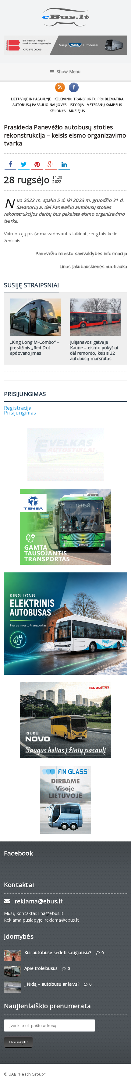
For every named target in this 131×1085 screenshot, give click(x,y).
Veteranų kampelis (104, 104)
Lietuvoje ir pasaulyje (31, 99)
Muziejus (77, 110)
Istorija (77, 104)
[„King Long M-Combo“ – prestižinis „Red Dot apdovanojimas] (35, 300)
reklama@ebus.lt (39, 901)
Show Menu (69, 71)
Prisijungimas (20, 412)
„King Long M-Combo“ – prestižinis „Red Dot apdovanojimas (34, 347)
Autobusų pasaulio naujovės (39, 104)
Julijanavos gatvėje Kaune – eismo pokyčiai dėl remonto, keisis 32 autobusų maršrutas (94, 350)
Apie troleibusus (41, 968)
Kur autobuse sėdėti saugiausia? (58, 952)
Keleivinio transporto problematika (89, 99)
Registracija (17, 407)
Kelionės (58, 110)
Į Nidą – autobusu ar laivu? (52, 984)
